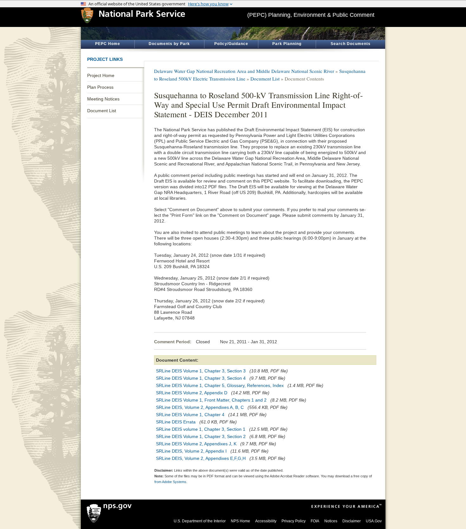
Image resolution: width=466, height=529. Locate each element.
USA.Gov (374, 521)
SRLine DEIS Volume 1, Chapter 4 (190, 414)
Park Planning (286, 44)
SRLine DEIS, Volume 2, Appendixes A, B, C (200, 407)
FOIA (315, 521)
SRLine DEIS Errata (176, 421)
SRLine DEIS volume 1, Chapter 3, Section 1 (200, 429)
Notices (330, 521)
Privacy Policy (294, 521)
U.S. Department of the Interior (200, 521)
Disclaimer (351, 521)
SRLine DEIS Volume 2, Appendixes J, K (196, 443)
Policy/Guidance (231, 44)
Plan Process (100, 87)
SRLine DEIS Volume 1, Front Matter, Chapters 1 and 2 (211, 400)
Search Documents (351, 44)
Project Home (100, 75)
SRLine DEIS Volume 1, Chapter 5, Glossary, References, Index (220, 385)
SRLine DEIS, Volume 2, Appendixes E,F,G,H (201, 458)
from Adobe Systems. (170, 482)
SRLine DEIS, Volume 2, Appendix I (191, 451)
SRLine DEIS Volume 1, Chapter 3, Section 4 (201, 378)
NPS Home (240, 521)
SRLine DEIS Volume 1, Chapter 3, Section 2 (201, 436)
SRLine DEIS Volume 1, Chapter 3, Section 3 (201, 370)
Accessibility (265, 521)
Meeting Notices (103, 98)
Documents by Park (169, 44)
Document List (101, 110)
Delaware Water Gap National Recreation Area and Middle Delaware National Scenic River (244, 71)
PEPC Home (107, 44)
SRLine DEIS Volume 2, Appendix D (191, 392)
